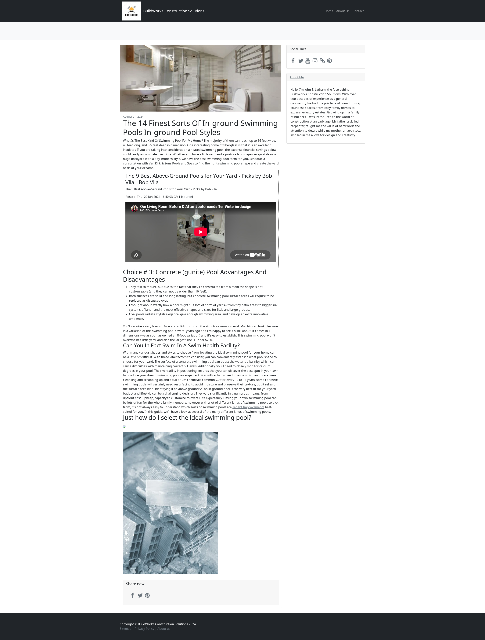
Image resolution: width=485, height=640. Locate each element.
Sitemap (125, 629)
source (187, 197)
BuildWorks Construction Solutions (173, 10)
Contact (358, 11)
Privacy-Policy (144, 629)
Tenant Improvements (248, 407)
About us (163, 629)
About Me (297, 77)
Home (329, 11)
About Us (343, 11)
